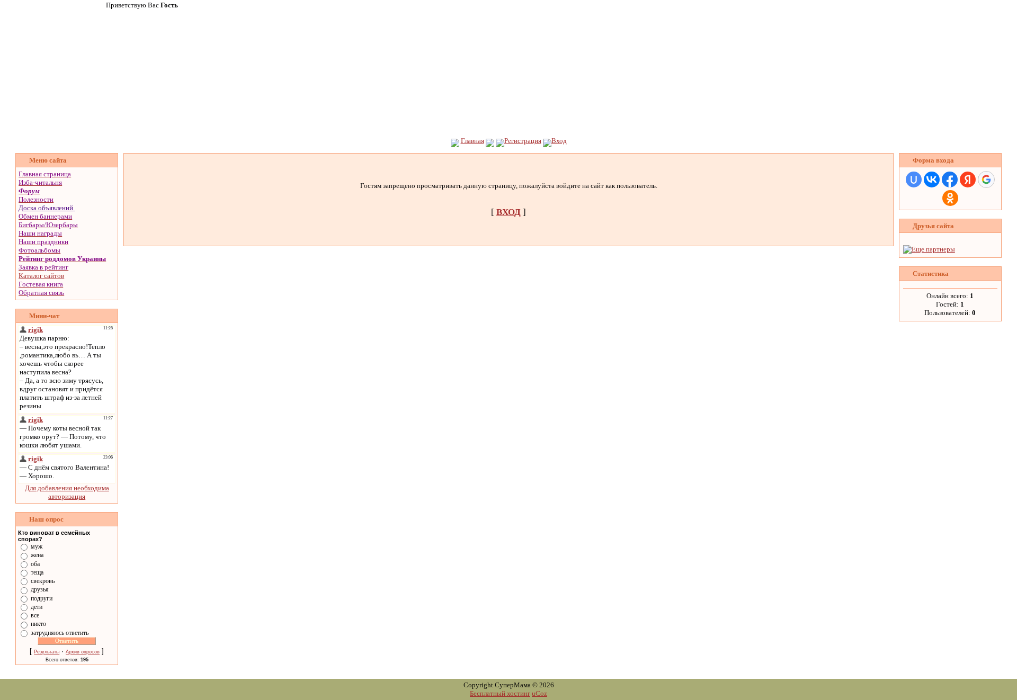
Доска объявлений (46, 208)
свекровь (43, 581)
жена (37, 555)
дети (36, 607)
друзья (40, 589)
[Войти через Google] (986, 179)
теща (37, 572)
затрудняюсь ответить (59, 632)
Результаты (46, 651)
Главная (472, 141)
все (35, 615)
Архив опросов (83, 651)
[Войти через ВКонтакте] (932, 179)
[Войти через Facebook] (950, 179)
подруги (41, 598)
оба (35, 563)
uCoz (539, 693)
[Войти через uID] (914, 179)
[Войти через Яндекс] (968, 179)
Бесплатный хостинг (500, 693)
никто (38, 623)
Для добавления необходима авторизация (67, 492)
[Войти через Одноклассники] (950, 198)
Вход (559, 141)
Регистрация (522, 141)
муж (36, 546)
